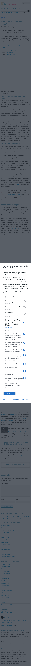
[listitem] (15, 297)
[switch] (24, 301)
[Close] (27, 266)
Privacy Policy (25, 399)
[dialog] (15, 333)
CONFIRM (9, 393)
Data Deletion (5, 399)
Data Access (15, 399)
